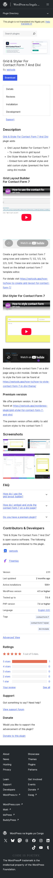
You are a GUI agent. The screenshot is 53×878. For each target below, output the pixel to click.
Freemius (14, 560)
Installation (12, 104)
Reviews (10, 96)
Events (31, 784)
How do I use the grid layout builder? (13, 495)
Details (9, 89)
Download (10, 77)
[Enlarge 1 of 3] (21, 443)
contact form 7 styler (40, 623)
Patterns (32, 769)
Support (10, 119)
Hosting (7, 764)
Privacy (7, 769)
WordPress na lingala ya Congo (27, 833)
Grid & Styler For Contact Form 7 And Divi (25, 136)
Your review (9, 687)
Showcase (33, 754)
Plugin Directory (11, 13)
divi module (44, 629)
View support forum (13, 709)
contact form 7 (42, 617)
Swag (32, 794)
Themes (32, 759)
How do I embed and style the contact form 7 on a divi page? (20, 506)
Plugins (31, 764)
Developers (9, 789)
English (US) (44, 610)
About (6, 754)
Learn (6, 779)
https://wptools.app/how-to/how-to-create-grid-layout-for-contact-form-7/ (26, 283)
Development (13, 111)
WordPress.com (13, 804)
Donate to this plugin (14, 735)
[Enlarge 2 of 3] (46, 443)
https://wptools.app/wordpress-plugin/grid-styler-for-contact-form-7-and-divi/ (25, 410)
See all (46, 687)
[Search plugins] (34, 34)
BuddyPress (11, 820)
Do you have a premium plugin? (20, 517)
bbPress (9, 814)
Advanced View (11, 637)
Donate (33, 789)
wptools (11, 69)
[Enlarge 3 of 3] (46, 457)
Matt (7, 809)
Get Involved (35, 779)
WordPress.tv (11, 794)
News (6, 759)
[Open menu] (48, 4)
